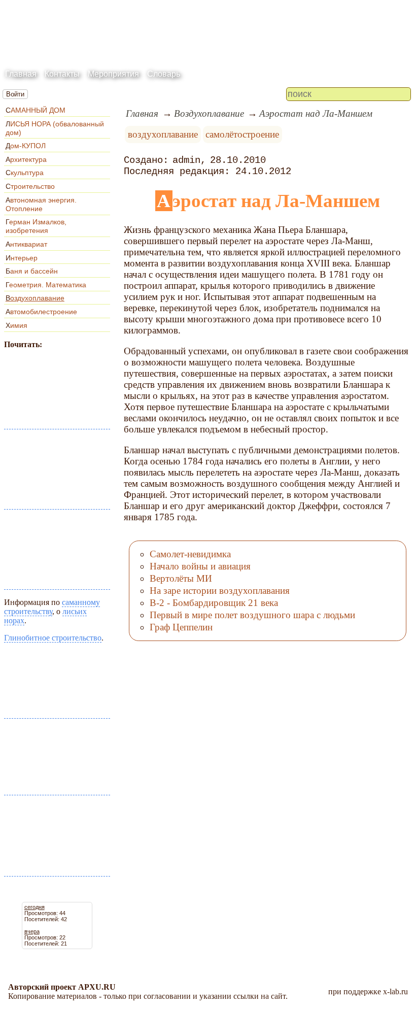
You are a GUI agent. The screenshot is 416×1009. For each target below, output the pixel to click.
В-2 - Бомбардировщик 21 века (214, 602)
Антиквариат (26, 244)
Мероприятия (113, 74)
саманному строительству (52, 607)
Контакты (62, 74)
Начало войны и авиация (200, 566)
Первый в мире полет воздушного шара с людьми (252, 615)
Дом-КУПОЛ (26, 146)
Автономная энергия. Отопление (41, 204)
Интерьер (22, 258)
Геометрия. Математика (46, 285)
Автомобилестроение (41, 312)
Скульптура (25, 173)
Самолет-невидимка (190, 554)
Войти (15, 94)
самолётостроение (242, 134)
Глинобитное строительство (52, 637)
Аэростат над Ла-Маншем (315, 113)
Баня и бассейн (32, 271)
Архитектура (26, 159)
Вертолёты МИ (181, 578)
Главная (21, 74)
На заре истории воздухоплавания (220, 590)
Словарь (163, 74)
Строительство (30, 186)
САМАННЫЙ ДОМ (35, 110)
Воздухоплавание (35, 298)
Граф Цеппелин (181, 627)
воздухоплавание (163, 134)
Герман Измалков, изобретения (36, 226)
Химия (16, 325)
